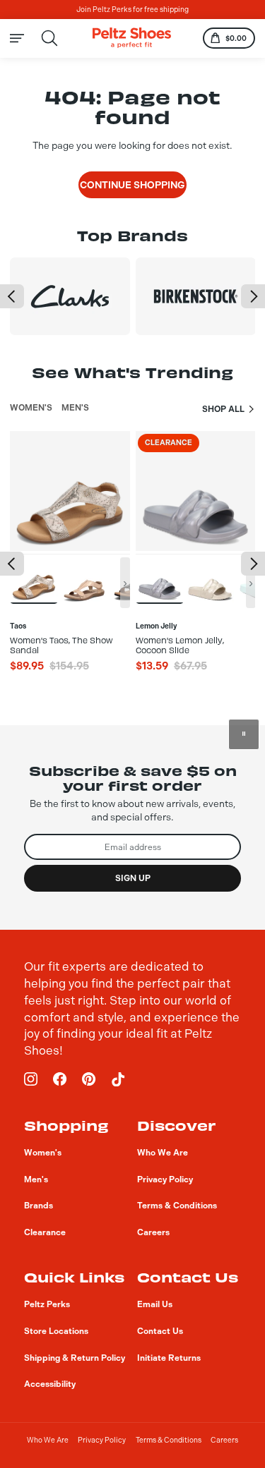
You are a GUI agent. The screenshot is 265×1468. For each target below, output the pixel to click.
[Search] (50, 38)
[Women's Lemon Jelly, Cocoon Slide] (160, 578)
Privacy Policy (102, 1440)
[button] (12, 296)
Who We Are (48, 1440)
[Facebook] (60, 1079)
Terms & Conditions (168, 1440)
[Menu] (24, 37)
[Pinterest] (89, 1079)
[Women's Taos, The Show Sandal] (34, 578)
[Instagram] (31, 1079)
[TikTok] (118, 1079)
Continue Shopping (132, 184)
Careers (224, 1440)
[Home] (132, 37)
